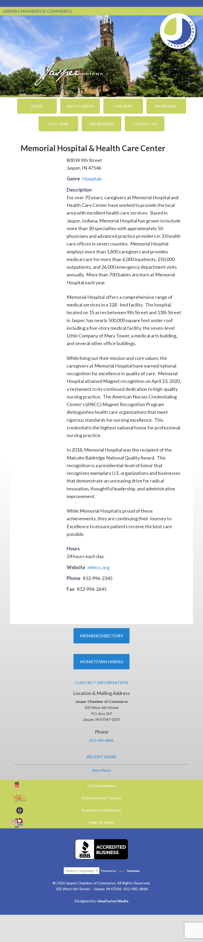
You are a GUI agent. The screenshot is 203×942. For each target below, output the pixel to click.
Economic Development (101, 810)
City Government (101, 785)
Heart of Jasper (101, 822)
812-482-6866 (101, 740)
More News (101, 770)
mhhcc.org (98, 567)
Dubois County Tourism (101, 798)
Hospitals (92, 179)
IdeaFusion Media (112, 901)
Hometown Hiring (101, 661)
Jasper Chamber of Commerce (178, 31)
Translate (133, 871)
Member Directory (101, 635)
